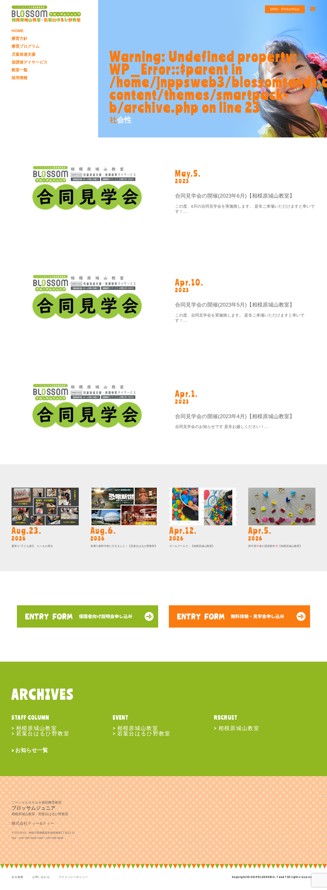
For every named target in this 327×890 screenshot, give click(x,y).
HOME (18, 31)
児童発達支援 (24, 54)
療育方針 (20, 38)
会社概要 (17, 877)
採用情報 (20, 78)
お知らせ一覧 (31, 750)
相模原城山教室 (36, 727)
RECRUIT (225, 717)
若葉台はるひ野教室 (42, 733)
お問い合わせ (41, 877)
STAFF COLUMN (30, 717)
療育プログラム (26, 46)
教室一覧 (20, 70)
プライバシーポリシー (73, 877)
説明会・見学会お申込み (285, 9)
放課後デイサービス (30, 62)
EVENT (120, 717)
